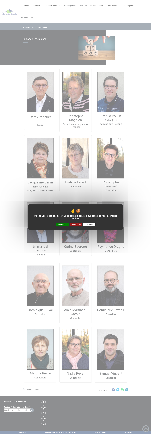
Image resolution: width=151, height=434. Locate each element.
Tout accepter (62, 224)
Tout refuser (76, 224)
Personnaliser (89, 224)
